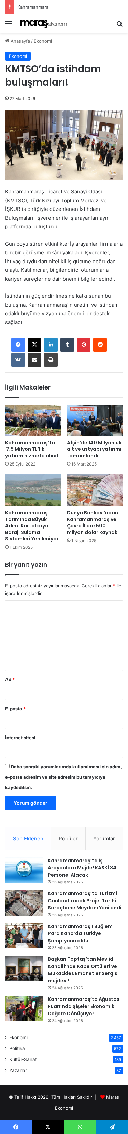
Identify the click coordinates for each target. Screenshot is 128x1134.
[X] (34, 345)
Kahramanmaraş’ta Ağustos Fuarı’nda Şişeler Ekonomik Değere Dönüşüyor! (83, 1006)
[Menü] (8, 26)
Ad (10, 679)
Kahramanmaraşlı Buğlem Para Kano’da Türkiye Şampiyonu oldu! (80, 933)
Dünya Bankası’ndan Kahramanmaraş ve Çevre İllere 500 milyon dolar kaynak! (93, 522)
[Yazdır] (51, 360)
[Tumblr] (67, 345)
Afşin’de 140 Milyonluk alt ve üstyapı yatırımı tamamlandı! (94, 449)
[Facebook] (18, 345)
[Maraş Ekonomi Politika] (44, 23)
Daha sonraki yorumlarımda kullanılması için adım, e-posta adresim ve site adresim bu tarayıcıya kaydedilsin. (63, 777)
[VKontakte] (18, 360)
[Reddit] (100, 345)
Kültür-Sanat (23, 1059)
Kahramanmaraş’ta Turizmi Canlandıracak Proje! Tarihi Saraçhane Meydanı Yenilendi (85, 900)
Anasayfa (19, 41)
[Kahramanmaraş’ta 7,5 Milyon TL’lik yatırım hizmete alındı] (33, 420)
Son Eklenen (28, 838)
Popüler (68, 838)
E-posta (15, 708)
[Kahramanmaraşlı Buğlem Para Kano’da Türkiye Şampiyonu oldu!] (24, 935)
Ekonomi (43, 41)
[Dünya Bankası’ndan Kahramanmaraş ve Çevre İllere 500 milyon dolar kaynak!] (95, 490)
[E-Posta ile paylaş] (34, 360)
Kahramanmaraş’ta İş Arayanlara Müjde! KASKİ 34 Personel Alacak (82, 867)
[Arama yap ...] (119, 26)
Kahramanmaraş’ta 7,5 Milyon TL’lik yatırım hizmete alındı (32, 449)
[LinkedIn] (51, 345)
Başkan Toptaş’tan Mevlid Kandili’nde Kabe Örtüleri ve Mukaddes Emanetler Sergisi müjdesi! (83, 970)
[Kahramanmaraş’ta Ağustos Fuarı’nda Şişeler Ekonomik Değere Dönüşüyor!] (24, 1008)
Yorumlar (104, 838)
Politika (17, 1048)
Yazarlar (18, 1070)
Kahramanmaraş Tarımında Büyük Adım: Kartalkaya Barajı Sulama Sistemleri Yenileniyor (32, 525)
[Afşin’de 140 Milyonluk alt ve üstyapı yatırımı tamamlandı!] (95, 420)
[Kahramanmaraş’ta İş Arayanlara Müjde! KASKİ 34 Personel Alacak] (24, 870)
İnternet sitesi (20, 737)
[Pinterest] (83, 345)
